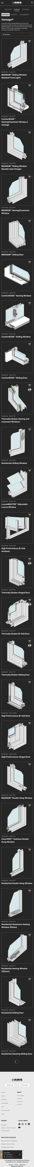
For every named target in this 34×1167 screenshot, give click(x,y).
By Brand (17, 9)
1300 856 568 (9, 1154)
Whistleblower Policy (7, 1147)
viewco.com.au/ (9, 1156)
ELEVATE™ (14, 14)
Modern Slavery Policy (8, 1144)
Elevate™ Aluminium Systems (8, 1127)
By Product (8, 9)
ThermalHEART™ (24, 14)
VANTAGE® (5, 14)
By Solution (25, 9)
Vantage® (3, 1125)
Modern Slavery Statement (9, 1141)
